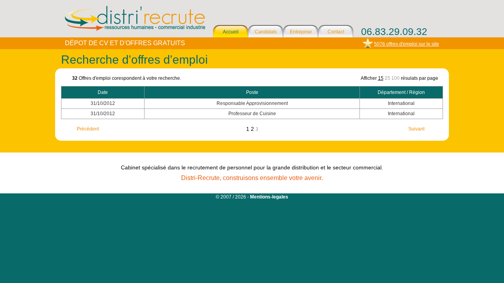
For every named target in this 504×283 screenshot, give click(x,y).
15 (381, 78)
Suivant (416, 129)
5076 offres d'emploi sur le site (406, 44)
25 (387, 78)
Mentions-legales (269, 197)
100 (395, 78)
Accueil (231, 32)
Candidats (266, 32)
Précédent (88, 129)
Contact (336, 32)
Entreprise (301, 32)
